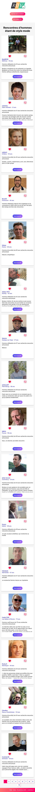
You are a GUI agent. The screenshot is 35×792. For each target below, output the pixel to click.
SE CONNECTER (17, 19)
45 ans (10, 154)
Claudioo (5, 710)
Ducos (4, 247)
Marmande (5, 572)
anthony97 (5, 385)
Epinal (4, 526)
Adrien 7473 (5, 292)
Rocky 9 (4, 664)
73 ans (18, 619)
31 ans (14, 107)
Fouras (4, 433)
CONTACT (31, 790)
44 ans (12, 665)
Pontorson (5, 200)
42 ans (10, 293)
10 (19, 785)
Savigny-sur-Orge (7, 340)
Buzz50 (4, 199)
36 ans (12, 386)
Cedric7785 (5, 617)
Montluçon (5, 665)
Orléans (4, 154)
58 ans (9, 433)
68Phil (4, 431)
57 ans (12, 572)
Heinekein (5, 571)
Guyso (4, 524)
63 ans (9, 247)
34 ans (11, 61)
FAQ (10, 790)
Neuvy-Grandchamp (8, 712)
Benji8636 (5, 59)
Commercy (5, 479)
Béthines (4, 61)
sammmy (5, 106)
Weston (4, 338)
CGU (14, 790)
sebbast (4, 152)
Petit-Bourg (5, 386)
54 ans (12, 479)
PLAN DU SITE (21, 790)
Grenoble (5, 758)
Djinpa (4, 245)
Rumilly (4, 293)
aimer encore (6, 478)
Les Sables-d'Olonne (8, 619)
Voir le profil (17, 76)
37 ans (16, 340)
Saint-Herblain (6, 107)
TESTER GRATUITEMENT (17, 13)
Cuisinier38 (5, 757)
